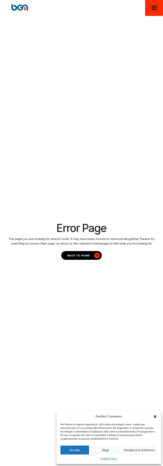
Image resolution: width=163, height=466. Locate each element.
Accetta (75, 450)
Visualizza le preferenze (139, 450)
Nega (105, 450)
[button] (155, 417)
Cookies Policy (108, 458)
